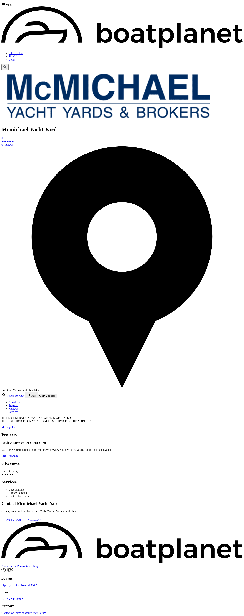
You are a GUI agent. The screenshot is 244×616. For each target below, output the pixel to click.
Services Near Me (21, 585)
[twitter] (11, 571)
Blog (35, 566)
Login (12, 59)
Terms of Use (21, 612)
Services (13, 411)
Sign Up (13, 56)
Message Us (8, 427)
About (5, 566)
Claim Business (47, 396)
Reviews (13, 408)
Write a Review (15, 395)
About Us (14, 402)
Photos (21, 566)
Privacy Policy (37, 612)
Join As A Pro (9, 599)
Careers (13, 566)
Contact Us (7, 612)
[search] (5, 67)
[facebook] (2, 571)
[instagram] (6, 571)
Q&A (34, 585)
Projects (13, 405)
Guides (29, 566)
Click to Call (13, 520)
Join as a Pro (16, 53)
